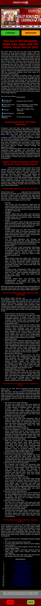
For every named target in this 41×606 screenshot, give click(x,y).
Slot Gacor (7, 592)
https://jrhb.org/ (22, 564)
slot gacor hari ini (15, 390)
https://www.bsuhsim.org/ (22, 582)
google (8, 540)
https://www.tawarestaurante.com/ (22, 581)
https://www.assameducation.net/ (22, 567)
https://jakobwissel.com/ (22, 573)
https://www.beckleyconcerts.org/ (22, 578)
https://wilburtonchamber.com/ (22, 571)
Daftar (10, 602)
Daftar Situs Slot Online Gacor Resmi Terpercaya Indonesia (20, 593)
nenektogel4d (5, 136)
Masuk (30, 602)
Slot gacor (4, 168)
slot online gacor (32, 298)
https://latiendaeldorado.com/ (22, 575)
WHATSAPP (30, 33)
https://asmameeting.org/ (22, 565)
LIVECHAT (10, 33)
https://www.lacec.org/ (22, 586)
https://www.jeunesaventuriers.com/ (22, 584)
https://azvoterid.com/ (22, 568)
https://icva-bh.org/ (22, 570)
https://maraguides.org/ (22, 579)
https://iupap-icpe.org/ (22, 576)
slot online (17, 192)
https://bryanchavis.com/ (22, 562)
